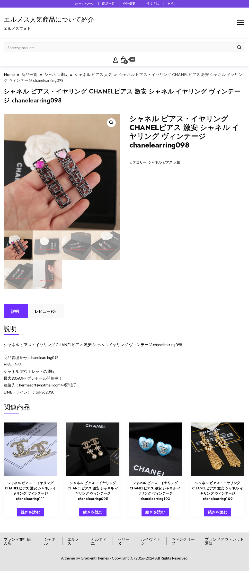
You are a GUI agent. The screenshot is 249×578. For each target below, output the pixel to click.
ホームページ (84, 3)
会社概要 (129, 3)
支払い (172, 3)
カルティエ (99, 541)
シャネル (50, 541)
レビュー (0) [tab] (45, 311)
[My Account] (115, 59)
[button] (111, 122)
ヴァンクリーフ (183, 541)
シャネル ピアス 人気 (164, 162)
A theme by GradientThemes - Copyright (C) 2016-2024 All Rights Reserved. (124, 558)
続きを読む (30, 512)
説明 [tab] (15, 311)
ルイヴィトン (150, 541)
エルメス (73, 541)
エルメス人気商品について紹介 (49, 19)
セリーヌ (123, 541)
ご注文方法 (151, 3)
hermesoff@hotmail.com (40, 385)
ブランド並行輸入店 (17, 541)
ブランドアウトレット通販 (224, 541)
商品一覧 (108, 3)
